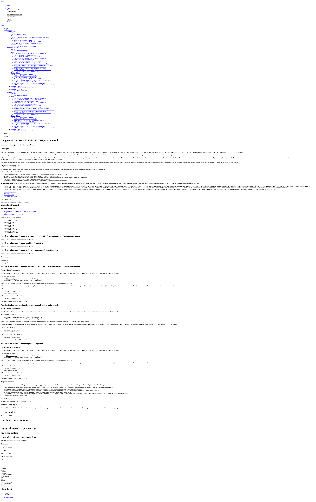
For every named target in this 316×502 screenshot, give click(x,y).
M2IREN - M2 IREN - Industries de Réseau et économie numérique (31, 64)
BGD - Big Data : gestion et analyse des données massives (29, 120)
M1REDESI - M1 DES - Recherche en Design (26, 101)
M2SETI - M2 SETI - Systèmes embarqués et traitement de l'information (32, 70)
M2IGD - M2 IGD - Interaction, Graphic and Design (27, 107)
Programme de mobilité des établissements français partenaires (20, 211)
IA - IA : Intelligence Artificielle (22, 125)
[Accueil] (2, 1)
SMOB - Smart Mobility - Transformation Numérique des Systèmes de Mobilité (34, 84)
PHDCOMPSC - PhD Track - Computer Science (26, 71)
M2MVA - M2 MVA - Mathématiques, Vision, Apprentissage (30, 67)
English (9, 5)
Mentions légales (8, 497)
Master (12, 36)
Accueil (6, 28)
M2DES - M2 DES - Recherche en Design (25, 59)
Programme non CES (16, 89)
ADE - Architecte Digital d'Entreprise (23, 40)
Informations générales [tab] (10, 192)
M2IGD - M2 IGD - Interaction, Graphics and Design (28, 62)
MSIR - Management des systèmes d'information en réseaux (29, 83)
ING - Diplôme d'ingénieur (21, 34)
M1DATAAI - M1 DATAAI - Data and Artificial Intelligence (30, 53)
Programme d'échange (16, 44)
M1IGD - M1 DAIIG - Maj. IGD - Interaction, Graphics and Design (31, 37)
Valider (9, 19)
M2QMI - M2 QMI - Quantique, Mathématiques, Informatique (30, 68)
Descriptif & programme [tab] (10, 196)
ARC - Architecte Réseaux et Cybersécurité (25, 76)
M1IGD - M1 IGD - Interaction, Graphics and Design (28, 56)
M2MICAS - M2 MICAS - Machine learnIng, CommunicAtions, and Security (34, 65)
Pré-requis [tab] (6, 193)
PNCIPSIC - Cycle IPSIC (20, 90)
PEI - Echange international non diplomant (25, 46)
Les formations (8, 30)
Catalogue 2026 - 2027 (13, 31)
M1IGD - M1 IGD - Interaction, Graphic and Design (27, 99)
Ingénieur (13, 33)
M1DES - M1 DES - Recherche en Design (25, 55)
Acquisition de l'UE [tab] (9, 195)
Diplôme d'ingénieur (9, 213)
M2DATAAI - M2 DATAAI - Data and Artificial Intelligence (30, 58)
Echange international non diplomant (13, 214)
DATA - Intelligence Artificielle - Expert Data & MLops (28, 41)
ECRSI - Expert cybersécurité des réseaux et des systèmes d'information (32, 80)
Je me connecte (12, 11)
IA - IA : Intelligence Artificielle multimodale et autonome (29, 43)
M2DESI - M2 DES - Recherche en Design (25, 104)
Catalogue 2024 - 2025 (13, 92)
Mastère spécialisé (15, 38)
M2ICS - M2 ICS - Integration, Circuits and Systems (27, 61)
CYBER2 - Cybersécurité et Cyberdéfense (25, 77)
